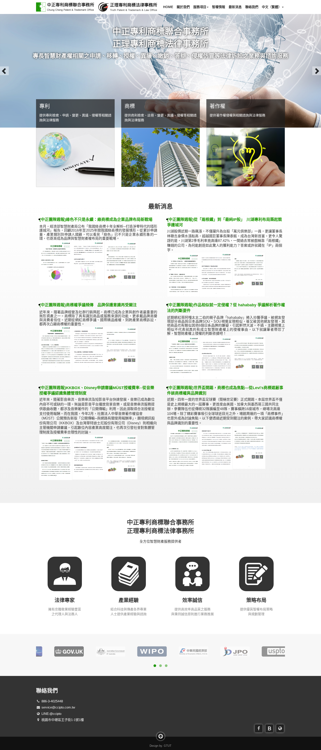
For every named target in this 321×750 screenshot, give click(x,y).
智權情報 (218, 7)
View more (75, 157)
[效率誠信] (192, 573)
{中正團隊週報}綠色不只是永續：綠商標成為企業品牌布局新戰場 (95, 219)
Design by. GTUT (160, 745)
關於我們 (183, 7)
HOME (168, 7)
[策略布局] (256, 573)
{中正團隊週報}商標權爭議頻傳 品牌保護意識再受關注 (88, 305)
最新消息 (235, 7)
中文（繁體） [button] (271, 7)
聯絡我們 (251, 7)
